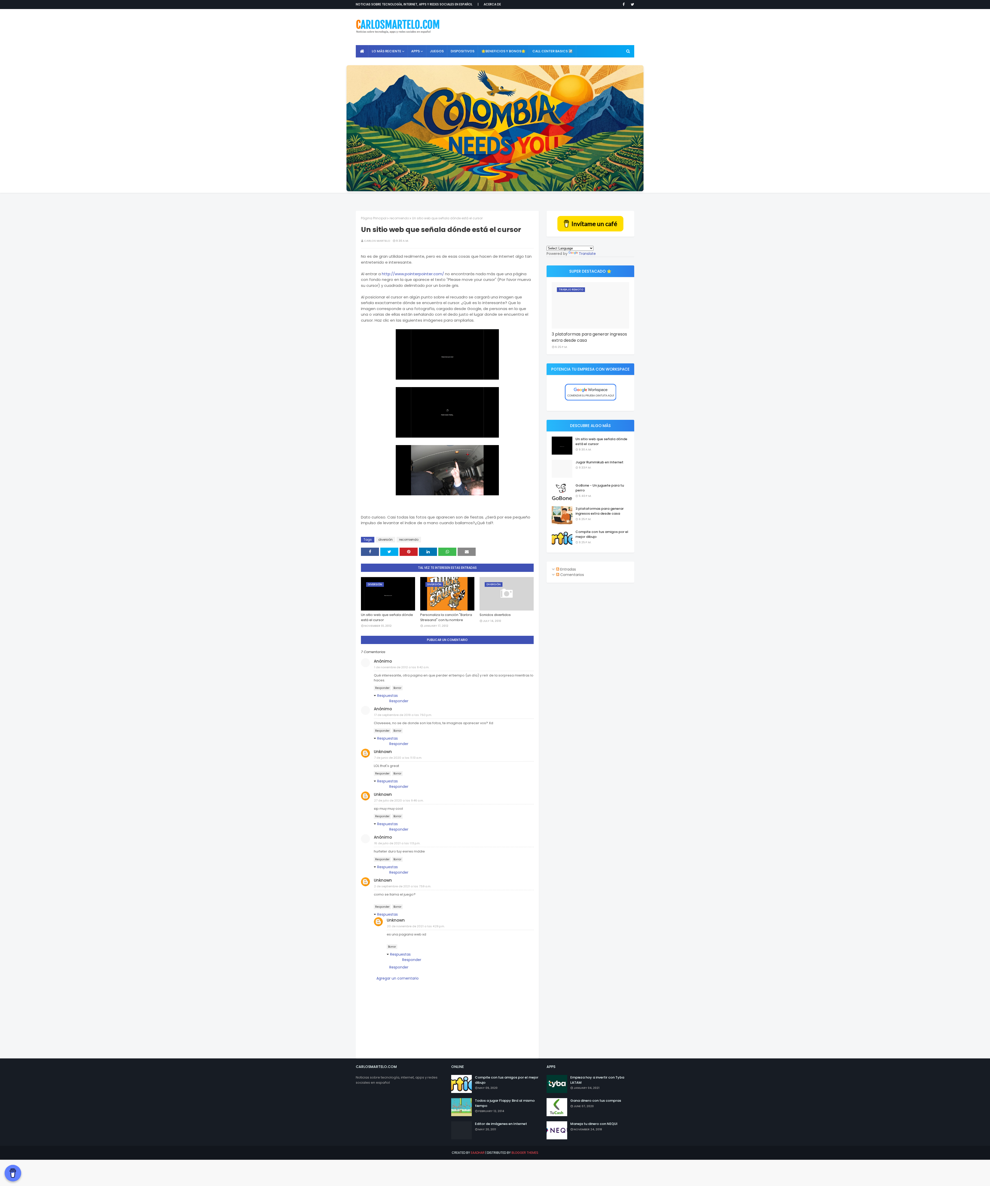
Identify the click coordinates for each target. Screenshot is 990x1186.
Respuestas (387, 695)
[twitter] (631, 4)
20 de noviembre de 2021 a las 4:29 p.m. (416, 926)
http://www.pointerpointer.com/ (413, 274)
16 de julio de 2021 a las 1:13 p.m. (397, 843)
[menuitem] (362, 51)
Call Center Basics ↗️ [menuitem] (552, 51)
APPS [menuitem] (415, 51)
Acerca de (492, 4)
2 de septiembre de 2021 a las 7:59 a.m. (402, 886)
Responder (382, 688)
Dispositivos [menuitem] (462, 51)
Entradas (567, 569)
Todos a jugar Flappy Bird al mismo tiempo (505, 1103)
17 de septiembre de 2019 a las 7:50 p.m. (403, 715)
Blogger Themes (525, 1152)
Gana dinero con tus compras (595, 1100)
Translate (587, 253)
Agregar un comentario (397, 978)
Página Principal (373, 218)
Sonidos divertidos (495, 614)
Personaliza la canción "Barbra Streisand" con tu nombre (446, 617)
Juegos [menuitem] (437, 51)
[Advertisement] (540, 27)
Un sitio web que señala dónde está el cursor (387, 617)
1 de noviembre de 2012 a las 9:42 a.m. (401, 667)
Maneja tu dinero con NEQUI (593, 1123)
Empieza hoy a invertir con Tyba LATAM (597, 1080)
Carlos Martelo (377, 241)
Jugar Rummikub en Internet (599, 462)
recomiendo (399, 218)
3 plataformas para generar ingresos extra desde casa (589, 337)
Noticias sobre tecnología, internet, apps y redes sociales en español (414, 4)
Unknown (383, 751)
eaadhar (478, 1152)
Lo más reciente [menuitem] (386, 51)
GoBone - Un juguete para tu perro (599, 488)
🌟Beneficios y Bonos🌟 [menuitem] (503, 51)
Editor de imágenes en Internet (501, 1123)
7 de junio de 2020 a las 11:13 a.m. (398, 758)
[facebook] (623, 4)
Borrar (397, 688)
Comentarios (571, 574)
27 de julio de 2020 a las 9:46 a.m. (399, 800)
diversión (385, 539)
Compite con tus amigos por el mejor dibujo (601, 534)
